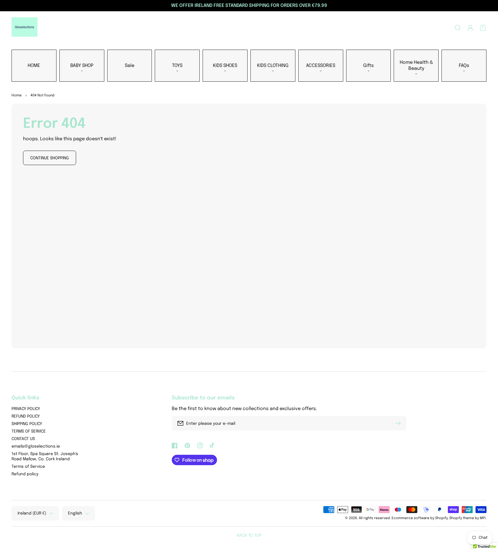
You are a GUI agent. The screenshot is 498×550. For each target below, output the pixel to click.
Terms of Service (28, 467)
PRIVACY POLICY (26, 409)
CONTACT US (23, 439)
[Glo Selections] (25, 27)
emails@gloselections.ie (36, 446)
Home (17, 95)
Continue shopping (49, 158)
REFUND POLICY (26, 416)
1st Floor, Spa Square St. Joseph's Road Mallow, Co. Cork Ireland (45, 456)
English (75, 513)
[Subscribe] (399, 423)
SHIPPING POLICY (27, 424)
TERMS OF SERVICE (29, 431)
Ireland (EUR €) (32, 513)
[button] (457, 27)
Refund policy (25, 474)
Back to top (249, 536)
